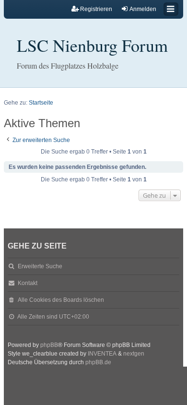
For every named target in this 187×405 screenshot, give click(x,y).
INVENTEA (102, 353)
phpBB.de (98, 362)
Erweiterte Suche (40, 266)
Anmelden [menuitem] (142, 9)
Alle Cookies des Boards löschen (61, 300)
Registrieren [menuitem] (96, 9)
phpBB (49, 345)
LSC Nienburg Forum (92, 45)
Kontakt (27, 283)
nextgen (133, 353)
